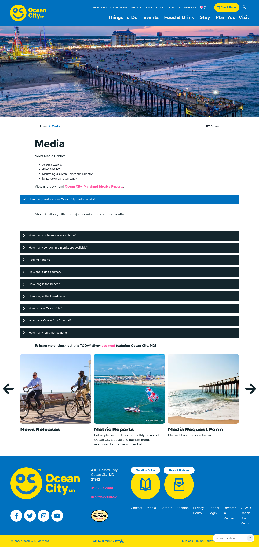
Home (42, 126)
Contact (136, 508)
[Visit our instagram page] (43, 516)
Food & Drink (179, 17)
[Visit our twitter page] (30, 516)
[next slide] (250, 388)
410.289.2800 (102, 488)
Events (151, 17)
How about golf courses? (45, 272)
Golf (148, 7)
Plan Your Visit (232, 17)
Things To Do (123, 17)
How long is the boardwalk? (47, 296)
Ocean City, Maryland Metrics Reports (94, 186)
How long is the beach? (44, 284)
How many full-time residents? (49, 333)
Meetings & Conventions (110, 7)
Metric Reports (114, 429)
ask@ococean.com (105, 496)
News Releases (40, 429)
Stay (205, 17)
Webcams (190, 7)
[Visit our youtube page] (57, 516)
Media (55, 126)
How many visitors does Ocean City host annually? (62, 199)
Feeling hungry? (39, 260)
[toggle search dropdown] (244, 7)
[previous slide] (8, 388)
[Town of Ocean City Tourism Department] (28, 13)
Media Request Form (195, 429)
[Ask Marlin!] (250, 538)
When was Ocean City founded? (50, 320)
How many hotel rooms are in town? (52, 235)
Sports (136, 7)
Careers (166, 508)
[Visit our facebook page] (16, 516)
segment (108, 346)
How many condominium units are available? (58, 247)
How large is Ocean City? (45, 308)
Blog (159, 7)
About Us (173, 7)
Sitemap (183, 508)
